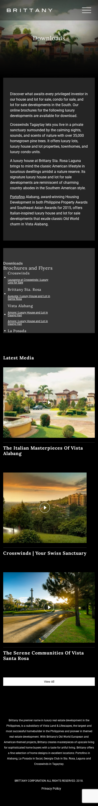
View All (49, 681)
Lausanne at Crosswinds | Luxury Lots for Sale (28, 281)
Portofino (17, 197)
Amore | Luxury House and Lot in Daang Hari (28, 314)
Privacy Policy (51, 788)
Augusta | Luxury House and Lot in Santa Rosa (29, 297)
